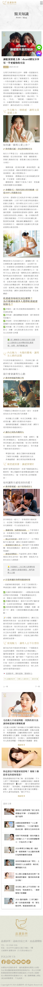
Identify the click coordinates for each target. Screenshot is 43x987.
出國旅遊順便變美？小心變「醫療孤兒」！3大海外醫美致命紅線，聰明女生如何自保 (27, 826)
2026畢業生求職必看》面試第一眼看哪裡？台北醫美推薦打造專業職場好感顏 (27, 851)
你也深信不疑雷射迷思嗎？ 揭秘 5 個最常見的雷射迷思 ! (21, 773)
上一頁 (5, 686)
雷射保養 (35, 679)
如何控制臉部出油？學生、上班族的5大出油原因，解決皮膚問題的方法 (27, 864)
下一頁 (37, 686)
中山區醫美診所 (9, 679)
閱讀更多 (21, 744)
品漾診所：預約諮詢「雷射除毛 (19, 673)
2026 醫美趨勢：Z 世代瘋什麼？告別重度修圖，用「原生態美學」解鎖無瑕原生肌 (27, 902)
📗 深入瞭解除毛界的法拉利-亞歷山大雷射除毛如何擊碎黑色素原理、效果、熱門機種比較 (21, 342)
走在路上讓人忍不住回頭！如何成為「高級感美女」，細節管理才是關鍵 (27, 889)
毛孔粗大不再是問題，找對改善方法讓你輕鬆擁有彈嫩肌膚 (20, 722)
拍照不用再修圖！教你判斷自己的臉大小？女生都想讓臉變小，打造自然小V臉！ (27, 838)
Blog (25, 17)
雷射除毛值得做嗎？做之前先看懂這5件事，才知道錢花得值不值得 (27, 813)
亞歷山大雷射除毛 (23, 679)
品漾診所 (6, 67)
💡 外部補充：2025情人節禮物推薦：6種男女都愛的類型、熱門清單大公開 (21, 569)
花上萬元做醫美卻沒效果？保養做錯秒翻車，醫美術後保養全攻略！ (27, 877)
